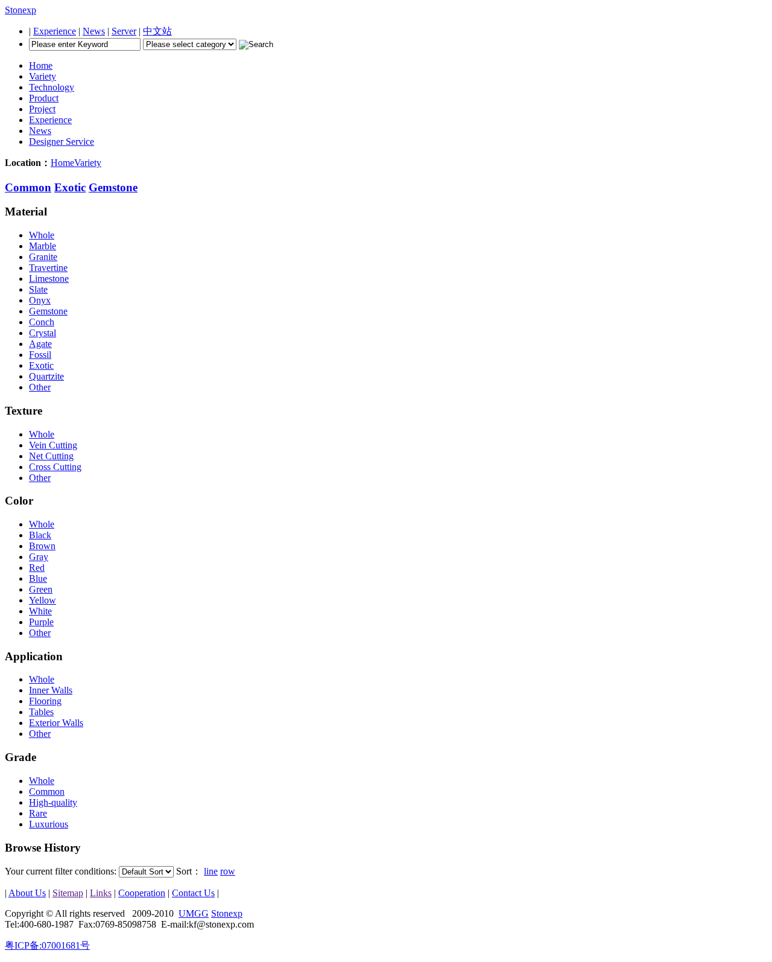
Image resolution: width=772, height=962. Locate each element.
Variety (42, 76)
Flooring (45, 701)
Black (40, 535)
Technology (51, 87)
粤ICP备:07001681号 (47, 945)
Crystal (42, 333)
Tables (41, 712)
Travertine (48, 268)
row (227, 871)
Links (101, 893)
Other (40, 387)
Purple (41, 622)
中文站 (157, 31)
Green (40, 589)
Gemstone (113, 187)
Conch (41, 322)
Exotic (70, 187)
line (211, 871)
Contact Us (193, 893)
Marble (42, 246)
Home (40, 65)
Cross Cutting (55, 467)
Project (42, 109)
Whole (41, 235)
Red (37, 567)
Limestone (49, 278)
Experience (54, 31)
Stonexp (20, 10)
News (94, 31)
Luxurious (48, 824)
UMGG (194, 913)
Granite (43, 257)
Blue (38, 578)
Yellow (42, 600)
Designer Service (61, 141)
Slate (38, 289)
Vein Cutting (53, 445)
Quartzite (46, 376)
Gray (38, 557)
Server (124, 31)
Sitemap (67, 893)
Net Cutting (51, 456)
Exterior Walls (56, 723)
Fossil (40, 354)
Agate (40, 344)
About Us (27, 893)
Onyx (40, 300)
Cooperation (141, 893)
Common (28, 187)
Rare (38, 813)
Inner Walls (50, 690)
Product (44, 98)
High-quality (53, 802)
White (40, 611)
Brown (42, 546)
